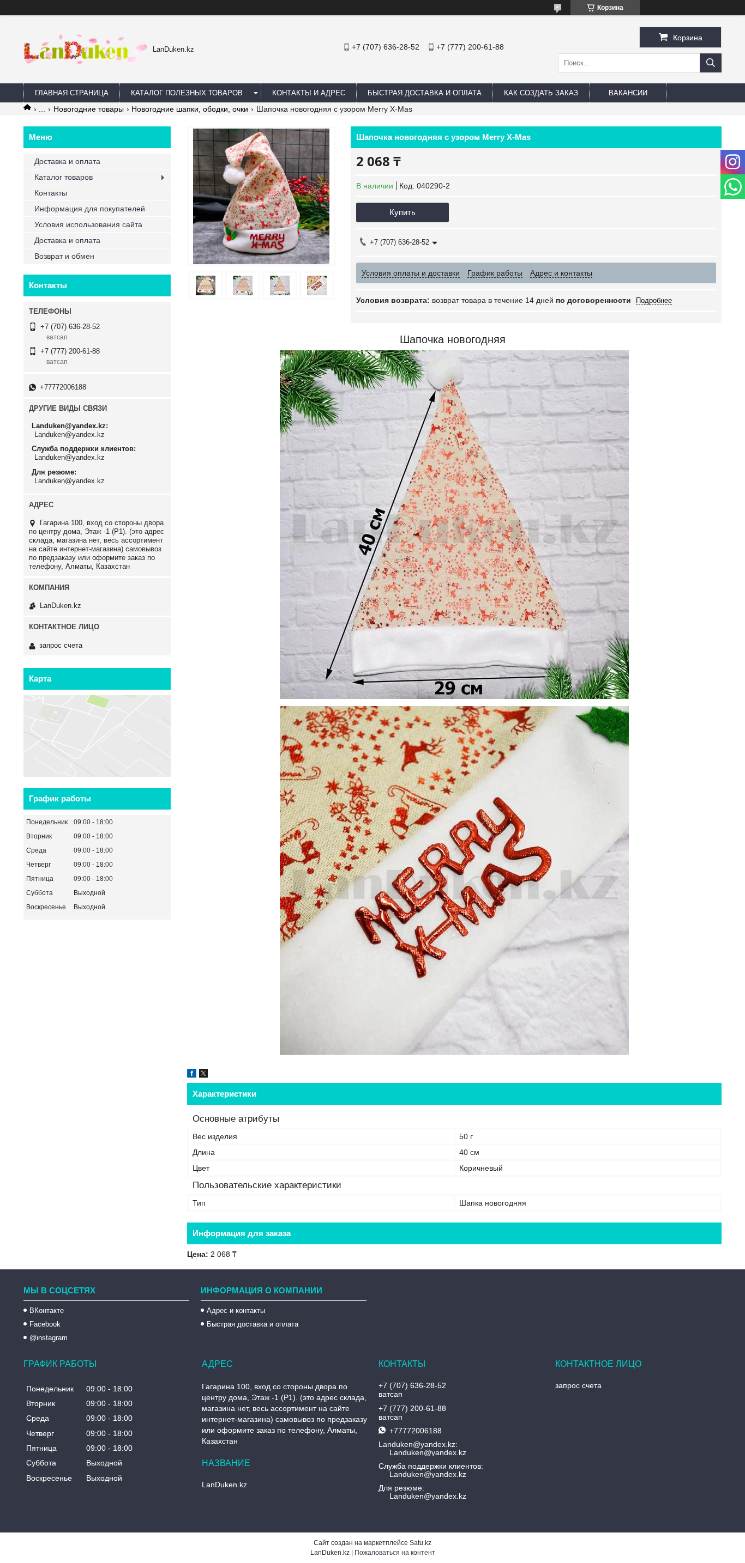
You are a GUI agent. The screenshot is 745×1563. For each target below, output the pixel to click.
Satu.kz (420, 1543)
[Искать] (711, 62)
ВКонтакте (46, 1310)
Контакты (50, 192)
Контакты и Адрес (308, 93)
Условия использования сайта (88, 224)
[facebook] (191, 1075)
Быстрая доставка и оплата (252, 1324)
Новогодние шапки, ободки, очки (189, 109)
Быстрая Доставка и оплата (425, 93)
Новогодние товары (88, 109)
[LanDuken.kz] (85, 61)
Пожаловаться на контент (395, 1552)
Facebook (45, 1324)
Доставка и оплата (67, 161)
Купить (402, 212)
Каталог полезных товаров (187, 93)
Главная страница (72, 93)
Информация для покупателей (89, 208)
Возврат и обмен (64, 256)
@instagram (48, 1338)
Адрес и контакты (236, 1310)
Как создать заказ (541, 93)
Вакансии (628, 93)
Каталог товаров (63, 177)
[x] (203, 1075)
